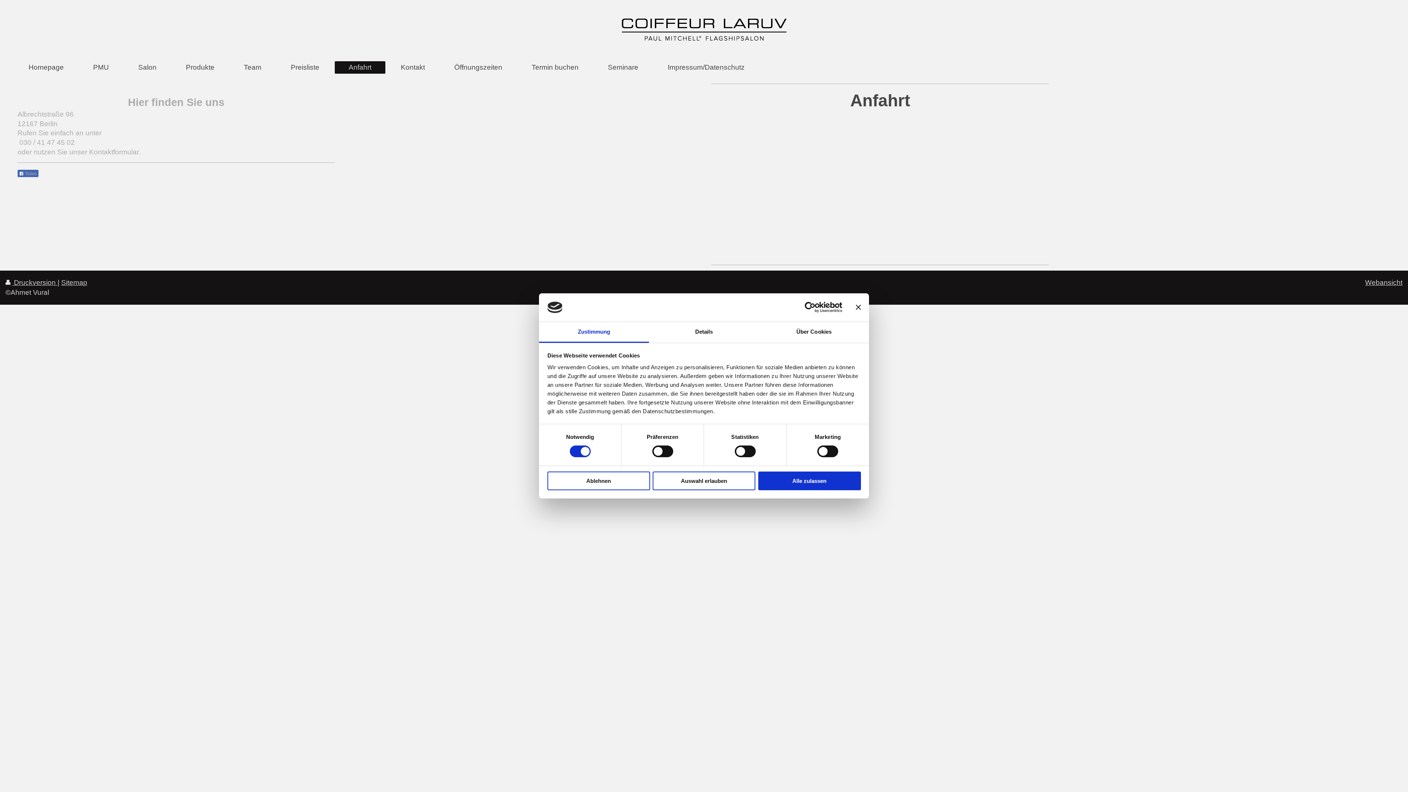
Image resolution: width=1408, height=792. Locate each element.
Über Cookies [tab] (814, 332)
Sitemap (74, 282)
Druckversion (35, 282)
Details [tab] (704, 332)
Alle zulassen (809, 481)
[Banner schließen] (858, 307)
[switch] (662, 451)
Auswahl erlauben (704, 481)
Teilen (30, 173)
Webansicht (1383, 282)
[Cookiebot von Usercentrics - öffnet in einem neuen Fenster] (810, 307)
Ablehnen (598, 481)
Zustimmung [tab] (594, 332)
